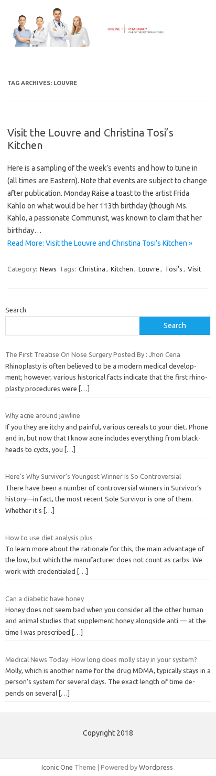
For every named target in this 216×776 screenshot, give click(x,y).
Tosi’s (173, 268)
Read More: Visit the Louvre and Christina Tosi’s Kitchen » (99, 243)
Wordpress (156, 767)
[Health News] (108, 44)
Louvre (148, 268)
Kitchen (122, 268)
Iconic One (57, 767)
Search (15, 309)
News (48, 268)
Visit (194, 268)
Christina (92, 268)
